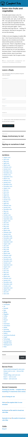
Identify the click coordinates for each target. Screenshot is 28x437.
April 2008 (6, 251)
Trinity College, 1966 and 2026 (12, 375)
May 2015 (6, 201)
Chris (3, 402)
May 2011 (6, 211)
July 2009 (6, 222)
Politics (5, 333)
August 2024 (7, 188)
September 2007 (8, 265)
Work (5, 346)
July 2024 (6, 190)
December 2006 (8, 282)
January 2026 (7, 169)
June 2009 (6, 224)
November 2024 (8, 186)
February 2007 (7, 278)
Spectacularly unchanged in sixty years (14, 369)
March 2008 (7, 253)
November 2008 (8, 238)
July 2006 (6, 291)
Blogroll (4, 429)
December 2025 (8, 171)
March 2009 (7, 230)
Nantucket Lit (6, 418)
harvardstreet (12, 62)
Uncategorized (18, 60)
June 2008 (6, 247)
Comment (5, 78)
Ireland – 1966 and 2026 (10, 378)
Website (4, 112)
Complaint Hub (5, 434)
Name (4, 99)
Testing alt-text (10, 396)
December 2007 (8, 259)
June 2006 (6, 293)
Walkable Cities (8, 343)
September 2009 (8, 219)
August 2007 (7, 267)
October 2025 (7, 174)
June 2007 (6, 270)
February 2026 (7, 167)
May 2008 (6, 249)
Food (5, 321)
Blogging (6, 314)
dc (7, 62)
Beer (5, 310)
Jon (5, 60)
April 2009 (6, 228)
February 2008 (7, 255)
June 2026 (6, 159)
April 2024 (6, 196)
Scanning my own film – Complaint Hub (13, 389)
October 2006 (7, 286)
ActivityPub (7, 304)
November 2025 (8, 173)
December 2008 (8, 236)
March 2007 (7, 276)
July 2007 (6, 268)
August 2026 (7, 157)
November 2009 (8, 217)
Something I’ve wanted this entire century (14, 391)
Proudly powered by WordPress (16, 434)
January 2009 (7, 234)
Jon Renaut (5, 410)
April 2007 (6, 274)
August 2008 (7, 243)
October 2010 (7, 215)
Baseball (6, 308)
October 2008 (7, 240)
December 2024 (8, 184)
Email (4, 105)
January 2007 (7, 280)
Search (4, 354)
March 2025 (7, 178)
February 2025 (7, 180)
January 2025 (7, 182)
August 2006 (7, 290)
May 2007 (6, 272)
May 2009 (6, 226)
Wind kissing (18, 62)
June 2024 (6, 192)
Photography (7, 331)
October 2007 (7, 263)
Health (5, 327)
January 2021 (7, 199)
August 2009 (7, 220)
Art (4, 306)
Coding (5, 316)
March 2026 (7, 165)
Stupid (5, 337)
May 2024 (6, 194)
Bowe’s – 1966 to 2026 (10, 377)
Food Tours (7, 323)
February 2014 (7, 205)
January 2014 (7, 207)
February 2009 (7, 232)
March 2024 (7, 197)
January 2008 (7, 257)
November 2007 (8, 261)
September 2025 (8, 176)
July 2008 (6, 245)
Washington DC (8, 344)
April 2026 (6, 163)
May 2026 (6, 161)
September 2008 (8, 242)
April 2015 (6, 203)
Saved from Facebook (9, 335)
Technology (7, 339)
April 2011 (6, 213)
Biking (5, 312)
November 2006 (8, 284)
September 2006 (8, 288)
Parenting (6, 329)
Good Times (7, 325)
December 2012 (8, 209)
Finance (6, 320)
